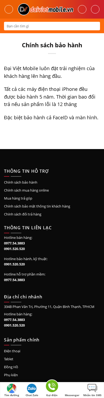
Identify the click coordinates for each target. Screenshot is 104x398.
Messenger (72, 395)
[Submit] (95, 26)
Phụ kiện (11, 374)
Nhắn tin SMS (92, 395)
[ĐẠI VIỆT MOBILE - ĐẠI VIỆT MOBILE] (45, 9)
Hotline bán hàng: (18, 237)
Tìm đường (11, 395)
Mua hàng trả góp (18, 198)
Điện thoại (12, 351)
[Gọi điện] (52, 387)
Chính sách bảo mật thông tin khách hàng (37, 206)
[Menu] (9, 9)
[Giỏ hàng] (95, 9)
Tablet (8, 359)
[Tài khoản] (82, 9)
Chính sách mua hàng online (26, 190)
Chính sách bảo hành (20, 182)
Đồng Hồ (11, 367)
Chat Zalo (32, 395)
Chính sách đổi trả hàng (22, 214)
